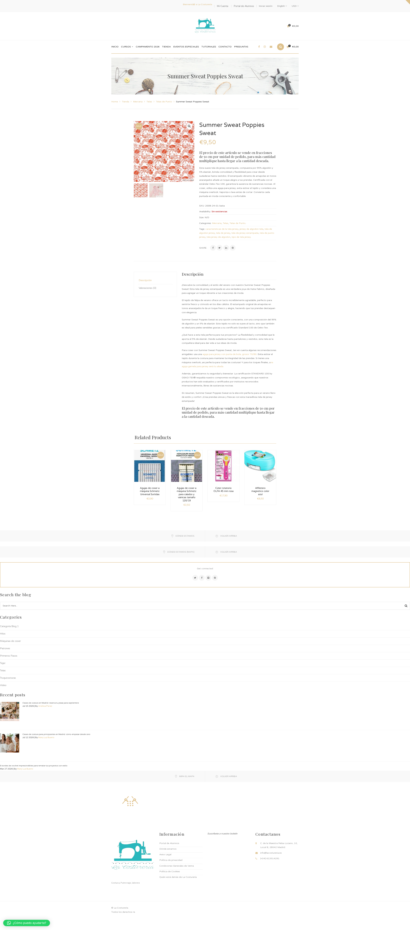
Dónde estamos (167, 849)
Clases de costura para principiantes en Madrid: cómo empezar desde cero (56, 734)
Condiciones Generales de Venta (176, 865)
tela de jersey (223, 233)
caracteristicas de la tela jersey (221, 229)
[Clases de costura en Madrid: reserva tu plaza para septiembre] (9, 711)
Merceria (138, 101)
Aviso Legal (165, 854)
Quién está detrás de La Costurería (178, 877)
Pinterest (215, 578)
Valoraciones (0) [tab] (147, 288)
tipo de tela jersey (241, 237)
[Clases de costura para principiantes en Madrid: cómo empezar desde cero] (9, 743)
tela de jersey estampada (244, 233)
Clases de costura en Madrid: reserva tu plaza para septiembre (50, 703)
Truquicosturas (8, 677)
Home (114, 101)
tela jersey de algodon (218, 237)
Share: (203, 248)
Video (3, 685)
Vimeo (208, 578)
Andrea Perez (45, 706)
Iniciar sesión (265, 6)
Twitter (195, 578)
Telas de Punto (164, 101)
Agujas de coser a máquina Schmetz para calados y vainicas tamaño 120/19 (186, 494)
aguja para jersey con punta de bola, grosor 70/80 (230, 354)
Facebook (202, 578)
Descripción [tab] (145, 280)
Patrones (5, 648)
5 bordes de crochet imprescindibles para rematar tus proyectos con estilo (33, 766)
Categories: (205, 223)
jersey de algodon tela (251, 229)
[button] (189, 126)
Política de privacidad (170, 860)
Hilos (2, 633)
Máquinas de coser (10, 641)
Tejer (2, 663)
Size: (201, 217)
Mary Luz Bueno (46, 737)
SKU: (202, 205)
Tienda (125, 101)
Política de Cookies (169, 871)
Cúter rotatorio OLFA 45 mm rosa (223, 490)
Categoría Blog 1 (9, 626)
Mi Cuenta (222, 6)
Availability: (205, 211)
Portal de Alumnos (244, 6)
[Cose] (130, 801)
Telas (149, 101)
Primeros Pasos (8, 655)
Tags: (202, 229)
